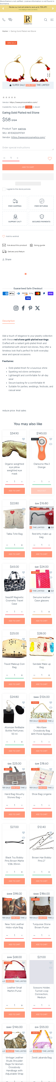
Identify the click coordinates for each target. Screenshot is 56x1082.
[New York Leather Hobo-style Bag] (14, 909)
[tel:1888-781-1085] (4, 19)
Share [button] (8, 259)
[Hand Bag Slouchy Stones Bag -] (14, 778)
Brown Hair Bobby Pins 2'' (41, 859)
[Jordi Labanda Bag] (42, 1042)
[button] (3, 8)
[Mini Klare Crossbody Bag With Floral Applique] (42, 712)
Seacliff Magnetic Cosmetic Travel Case (14, 600)
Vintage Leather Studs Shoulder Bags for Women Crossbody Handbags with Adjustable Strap (14, 1065)
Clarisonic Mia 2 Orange (42, 466)
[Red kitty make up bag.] (42, 518)
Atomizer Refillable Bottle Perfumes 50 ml (14, 730)
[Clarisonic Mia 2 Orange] (42, 448)
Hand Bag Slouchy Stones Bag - (14, 796)
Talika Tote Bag (14, 534)
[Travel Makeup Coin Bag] (14, 648)
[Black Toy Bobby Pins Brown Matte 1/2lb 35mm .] (14, 842)
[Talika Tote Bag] (14, 518)
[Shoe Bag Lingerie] (42, 778)
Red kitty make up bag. (41, 536)
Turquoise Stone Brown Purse (42, 926)
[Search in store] (45, 19)
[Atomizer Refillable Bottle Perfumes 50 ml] (14, 712)
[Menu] (52, 19)
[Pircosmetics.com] (28, 19)
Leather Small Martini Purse (14, 989)
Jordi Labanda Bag (42, 1057)
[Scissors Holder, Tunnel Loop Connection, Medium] (42, 972)
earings (22, 128)
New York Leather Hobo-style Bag (14, 926)
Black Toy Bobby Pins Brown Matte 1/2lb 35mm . (14, 860)
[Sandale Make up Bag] (42, 648)
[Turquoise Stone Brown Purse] (42, 909)
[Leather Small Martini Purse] (14, 972)
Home (5, 31)
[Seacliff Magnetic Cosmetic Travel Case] (14, 582)
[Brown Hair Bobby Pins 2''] (42, 842)
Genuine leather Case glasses (41, 599)
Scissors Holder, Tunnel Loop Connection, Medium (41, 992)
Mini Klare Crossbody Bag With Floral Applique (41, 730)
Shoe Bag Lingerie (41, 794)
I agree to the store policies (18, 189)
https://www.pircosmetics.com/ (24, 102)
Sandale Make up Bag (42, 666)
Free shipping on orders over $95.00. (28, 9)
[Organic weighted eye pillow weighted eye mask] (14, 448)
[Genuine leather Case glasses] (42, 582)
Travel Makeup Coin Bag (14, 666)
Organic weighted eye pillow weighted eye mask (14, 469)
